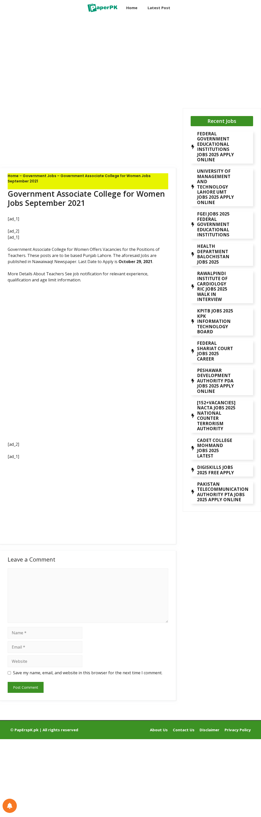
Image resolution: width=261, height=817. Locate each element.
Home (131, 7)
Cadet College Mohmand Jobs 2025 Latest (214, 448)
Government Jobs (39, 175)
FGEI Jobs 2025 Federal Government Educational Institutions (213, 224)
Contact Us (183, 729)
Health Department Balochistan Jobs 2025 (213, 254)
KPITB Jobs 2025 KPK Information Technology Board (215, 321)
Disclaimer (209, 729)
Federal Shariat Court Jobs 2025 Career (215, 351)
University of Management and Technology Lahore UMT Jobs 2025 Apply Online (215, 186)
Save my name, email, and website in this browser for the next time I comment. (87, 673)
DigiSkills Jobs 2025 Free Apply (215, 469)
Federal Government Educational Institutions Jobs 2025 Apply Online (215, 147)
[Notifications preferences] (10, 806)
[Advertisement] (88, 57)
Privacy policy (238, 729)
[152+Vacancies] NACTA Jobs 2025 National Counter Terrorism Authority (216, 416)
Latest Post (159, 7)
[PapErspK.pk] (102, 7)
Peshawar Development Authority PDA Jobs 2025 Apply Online (215, 380)
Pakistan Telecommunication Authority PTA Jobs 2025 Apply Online (223, 492)
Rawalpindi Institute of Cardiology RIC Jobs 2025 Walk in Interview (212, 286)
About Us (159, 729)
